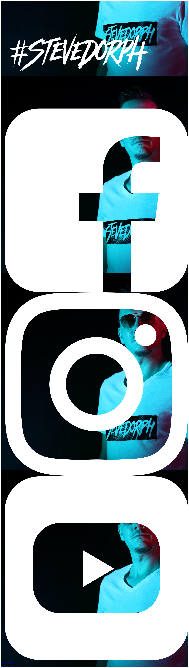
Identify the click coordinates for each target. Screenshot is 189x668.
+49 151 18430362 (7, 663)
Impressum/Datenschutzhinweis (10, 666)
